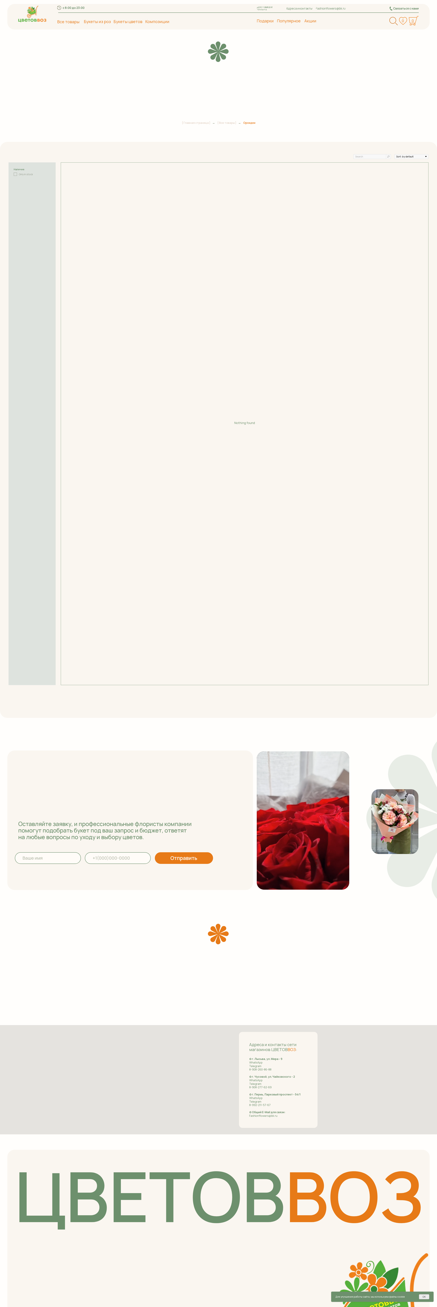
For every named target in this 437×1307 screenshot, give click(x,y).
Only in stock (26, 174)
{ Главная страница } (196, 122)
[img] (32, 13)
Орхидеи (249, 122)
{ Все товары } (226, 122)
